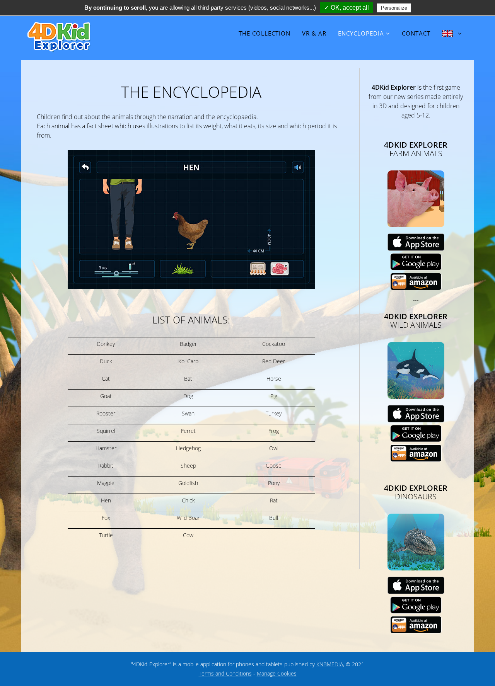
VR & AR (314, 33)
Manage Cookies (277, 673)
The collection (264, 33)
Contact (416, 33)
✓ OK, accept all (346, 7)
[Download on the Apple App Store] (415, 241)
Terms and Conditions (225, 673)
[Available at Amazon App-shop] (416, 281)
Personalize (394, 8)
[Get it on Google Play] (416, 261)
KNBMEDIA (329, 664)
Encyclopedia (361, 33)
